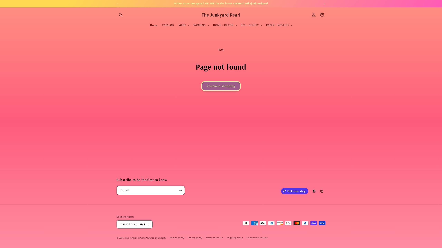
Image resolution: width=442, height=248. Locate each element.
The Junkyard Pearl (135, 238)
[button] (121, 15)
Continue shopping (221, 86)
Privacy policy (195, 237)
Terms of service (214, 237)
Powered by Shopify (155, 238)
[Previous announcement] (117, 3)
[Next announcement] (324, 3)
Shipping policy (235, 237)
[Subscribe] (180, 190)
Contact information (257, 237)
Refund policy (177, 237)
